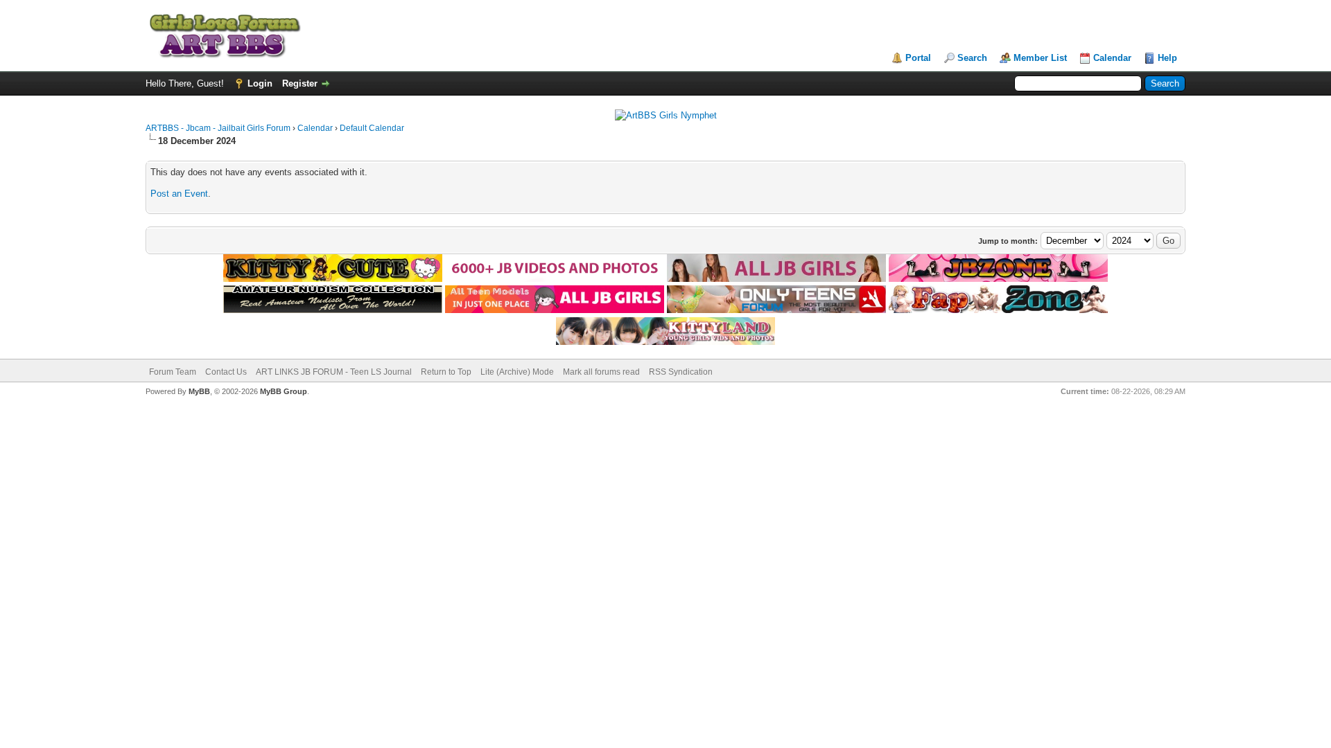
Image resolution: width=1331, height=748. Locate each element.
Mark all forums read (601, 372)
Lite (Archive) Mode (517, 372)
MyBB (199, 391)
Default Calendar (372, 128)
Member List (1040, 58)
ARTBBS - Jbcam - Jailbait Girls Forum (218, 128)
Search (972, 58)
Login (259, 83)
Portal (918, 58)
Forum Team (172, 372)
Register (299, 83)
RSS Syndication (681, 372)
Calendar (1112, 58)
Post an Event (179, 193)
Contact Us (226, 372)
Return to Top (446, 372)
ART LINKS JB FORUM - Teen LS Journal (334, 372)
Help (1167, 58)
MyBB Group (283, 391)
